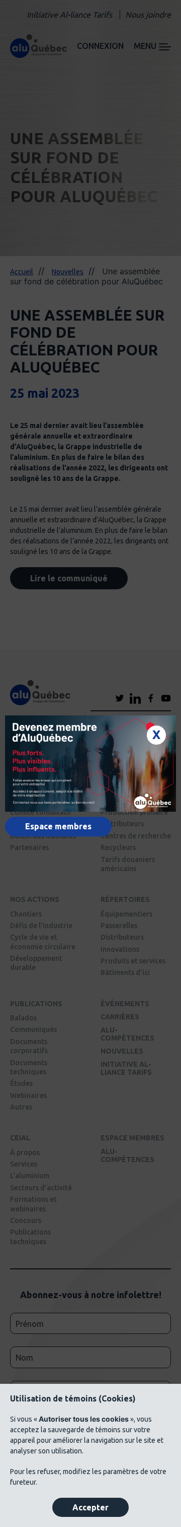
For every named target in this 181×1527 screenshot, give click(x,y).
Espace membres (58, 826)
